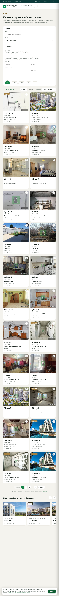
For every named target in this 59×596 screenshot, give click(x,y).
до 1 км (28, 82)
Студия (8, 52)
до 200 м (14, 82)
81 (35, 487)
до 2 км (35, 82)
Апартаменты (23, 58)
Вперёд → (41, 487)
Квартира (8, 58)
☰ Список (23, 89)
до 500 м (21, 82)
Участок (36, 58)
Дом (31, 58)
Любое (7, 82)
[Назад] (50, 497)
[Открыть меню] (35, 6)
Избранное (38, 1)
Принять (52, 591)
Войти (54, 1)
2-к (17, 52)
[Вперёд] (54, 497)
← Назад (17, 487)
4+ (25, 52)
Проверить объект (46, 1)
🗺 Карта (30, 89)
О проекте (45, 491)
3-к (21, 52)
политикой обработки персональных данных (19, 592)
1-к (13, 52)
